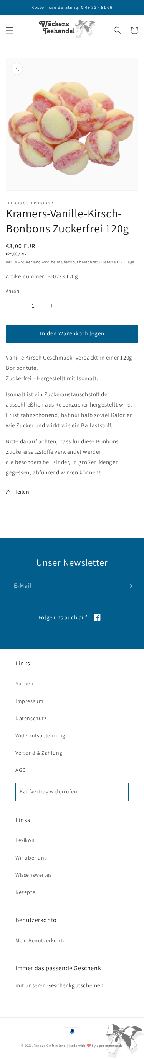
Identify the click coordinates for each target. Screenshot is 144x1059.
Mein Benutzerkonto (40, 940)
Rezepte (25, 892)
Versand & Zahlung (38, 752)
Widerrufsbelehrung (40, 735)
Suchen (24, 683)
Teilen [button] (22, 491)
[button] (9, 30)
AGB (20, 769)
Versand (33, 262)
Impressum (29, 701)
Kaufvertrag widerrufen (48, 791)
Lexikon (25, 840)
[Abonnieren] (129, 586)
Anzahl (13, 291)
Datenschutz (31, 718)
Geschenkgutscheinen (75, 985)
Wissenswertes (33, 874)
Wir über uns (31, 857)
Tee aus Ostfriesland (50, 1045)
